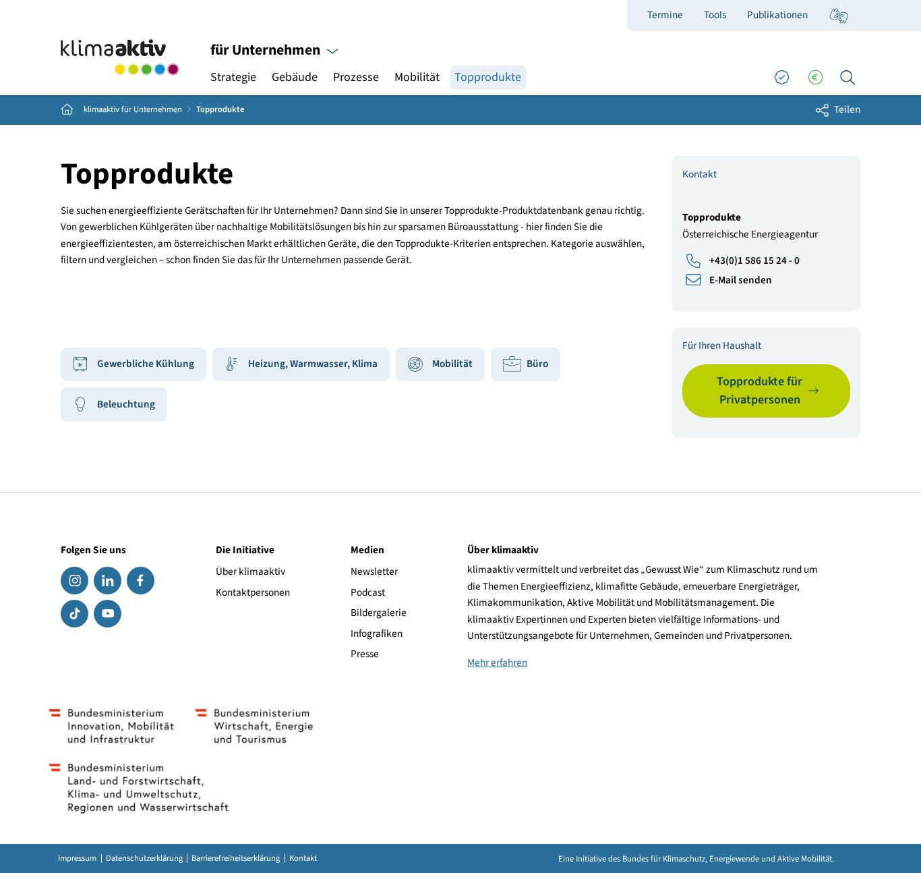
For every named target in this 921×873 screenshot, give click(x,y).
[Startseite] (120, 57)
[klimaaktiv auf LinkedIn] (107, 580)
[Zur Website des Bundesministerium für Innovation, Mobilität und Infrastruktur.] (111, 726)
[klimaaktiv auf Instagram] (74, 580)
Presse (365, 653)
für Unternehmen (266, 50)
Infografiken (377, 633)
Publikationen (777, 14)
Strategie (233, 77)
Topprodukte (487, 77)
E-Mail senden (740, 280)
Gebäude (295, 77)
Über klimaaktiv (250, 571)
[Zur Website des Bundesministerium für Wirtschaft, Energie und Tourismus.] (253, 726)
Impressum (77, 858)
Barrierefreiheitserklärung (235, 858)
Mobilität (417, 77)
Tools (715, 14)
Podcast (368, 592)
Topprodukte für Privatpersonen (759, 390)
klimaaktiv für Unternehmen (133, 109)
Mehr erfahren (497, 662)
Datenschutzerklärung (144, 858)
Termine (665, 14)
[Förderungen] (815, 77)
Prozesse (356, 77)
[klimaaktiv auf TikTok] (74, 613)
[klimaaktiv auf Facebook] (140, 580)
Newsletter (374, 571)
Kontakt (303, 858)
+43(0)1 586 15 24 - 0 (754, 260)
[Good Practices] (781, 77)
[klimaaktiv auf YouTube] (107, 613)
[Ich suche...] (847, 77)
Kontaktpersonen (253, 592)
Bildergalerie (379, 612)
